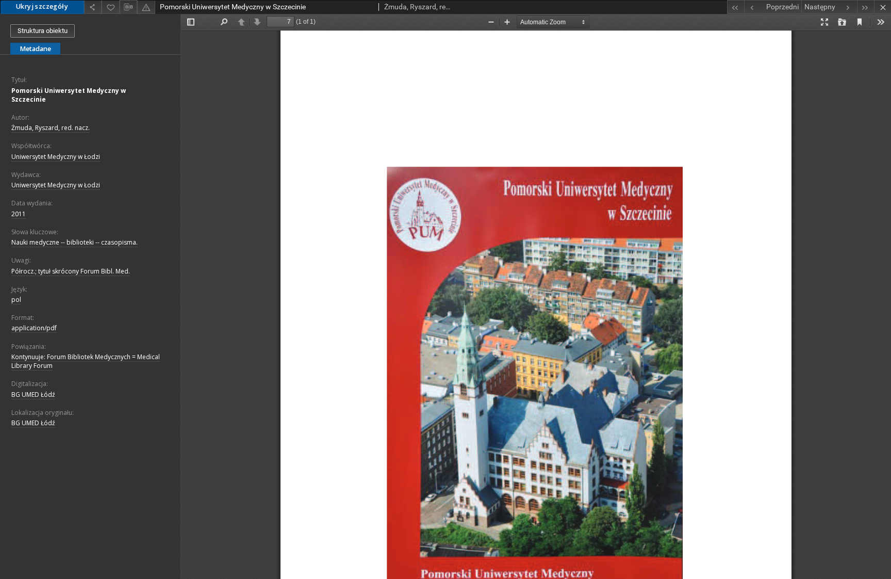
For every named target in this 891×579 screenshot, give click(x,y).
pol (16, 299)
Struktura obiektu (43, 31)
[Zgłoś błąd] (146, 7)
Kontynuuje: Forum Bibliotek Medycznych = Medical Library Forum (85, 361)
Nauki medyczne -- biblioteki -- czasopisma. (74, 242)
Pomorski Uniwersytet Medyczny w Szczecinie (68, 95)
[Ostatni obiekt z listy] (865, 7)
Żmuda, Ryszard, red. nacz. (50, 127)
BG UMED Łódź (33, 394)
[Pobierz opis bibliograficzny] (128, 7)
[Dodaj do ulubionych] (110, 7)
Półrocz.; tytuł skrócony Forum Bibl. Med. (70, 271)
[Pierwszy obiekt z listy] (735, 7)
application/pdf (34, 328)
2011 (18, 214)
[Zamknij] (882, 7)
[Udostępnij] (93, 7)
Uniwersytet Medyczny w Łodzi (55, 156)
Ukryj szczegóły (42, 6)
